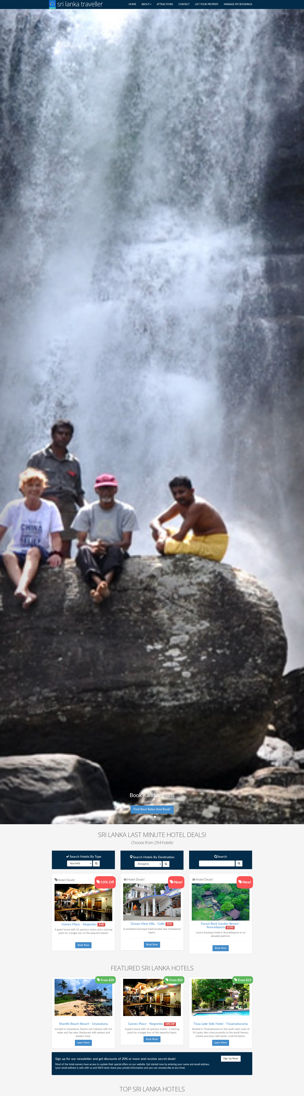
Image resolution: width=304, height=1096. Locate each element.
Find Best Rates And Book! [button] (152, 809)
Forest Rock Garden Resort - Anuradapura (220, 925)
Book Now (83, 945)
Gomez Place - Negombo (79, 924)
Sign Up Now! (230, 1058)
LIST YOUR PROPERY (206, 4)
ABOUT (145, 4)
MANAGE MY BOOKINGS (238, 4)
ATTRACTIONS (165, 4)
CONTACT (184, 4)
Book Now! (152, 1039)
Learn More (83, 1043)
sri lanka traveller (79, 4)
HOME (132, 4)
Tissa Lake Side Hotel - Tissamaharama (221, 1024)
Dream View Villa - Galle (148, 923)
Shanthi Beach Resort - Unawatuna (83, 1024)
